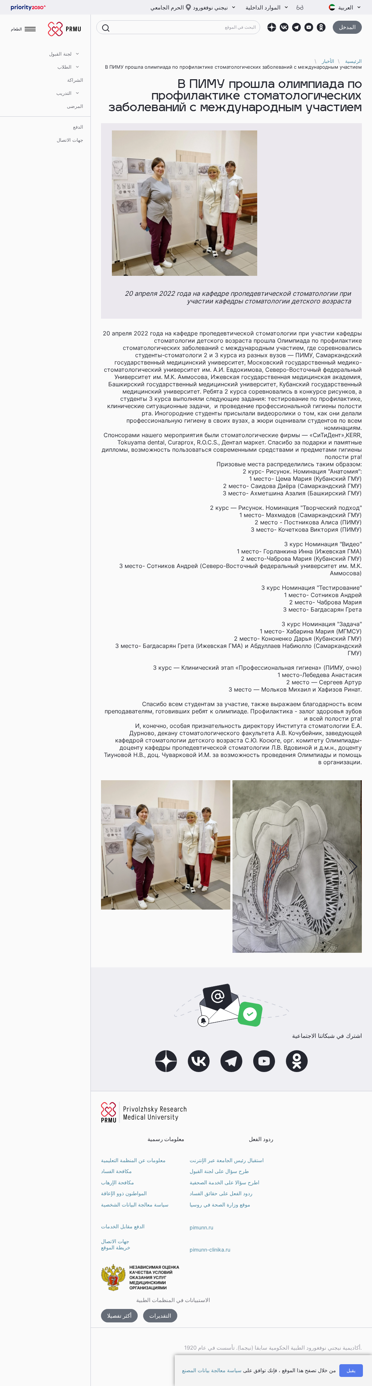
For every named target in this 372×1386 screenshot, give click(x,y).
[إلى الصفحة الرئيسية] (40, 7)
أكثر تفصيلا (119, 1315)
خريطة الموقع (115, 1247)
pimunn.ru (201, 1227)
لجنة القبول (60, 54)
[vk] (284, 27)
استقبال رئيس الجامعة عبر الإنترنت (227, 1160)
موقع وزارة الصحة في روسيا (220, 1204)
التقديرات (160, 1315)
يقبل (351, 1370)
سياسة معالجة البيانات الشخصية (135, 1204)
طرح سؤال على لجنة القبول (219, 1171)
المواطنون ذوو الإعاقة (124, 1193)
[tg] (296, 27)
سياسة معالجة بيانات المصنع (212, 1370)
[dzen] (271, 27)
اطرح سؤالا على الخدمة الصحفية (224, 1182)
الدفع (78, 127)
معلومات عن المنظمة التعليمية (133, 1160)
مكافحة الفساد (116, 1171)
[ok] (321, 27)
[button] (353, 867)
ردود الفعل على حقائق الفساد (221, 1193)
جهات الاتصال (70, 140)
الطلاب (64, 67)
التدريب (64, 93)
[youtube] (308, 27)
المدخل (347, 27)
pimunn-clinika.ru (210, 1249)
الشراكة (75, 80)
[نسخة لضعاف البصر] (302, 7)
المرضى (75, 106)
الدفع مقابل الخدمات (123, 1226)
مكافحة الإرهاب (117, 1182)
